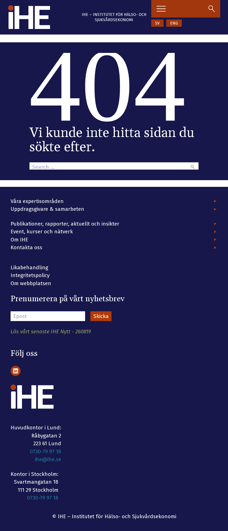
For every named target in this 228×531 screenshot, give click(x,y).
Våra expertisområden (37, 201)
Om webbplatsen (31, 283)
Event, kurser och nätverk (42, 231)
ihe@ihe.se (48, 459)
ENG (174, 23)
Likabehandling (29, 267)
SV (157, 23)
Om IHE (19, 239)
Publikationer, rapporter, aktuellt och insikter (65, 224)
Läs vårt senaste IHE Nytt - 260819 (51, 331)
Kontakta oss (26, 247)
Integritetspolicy (30, 275)
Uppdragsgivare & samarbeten (47, 209)
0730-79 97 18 (45, 451)
